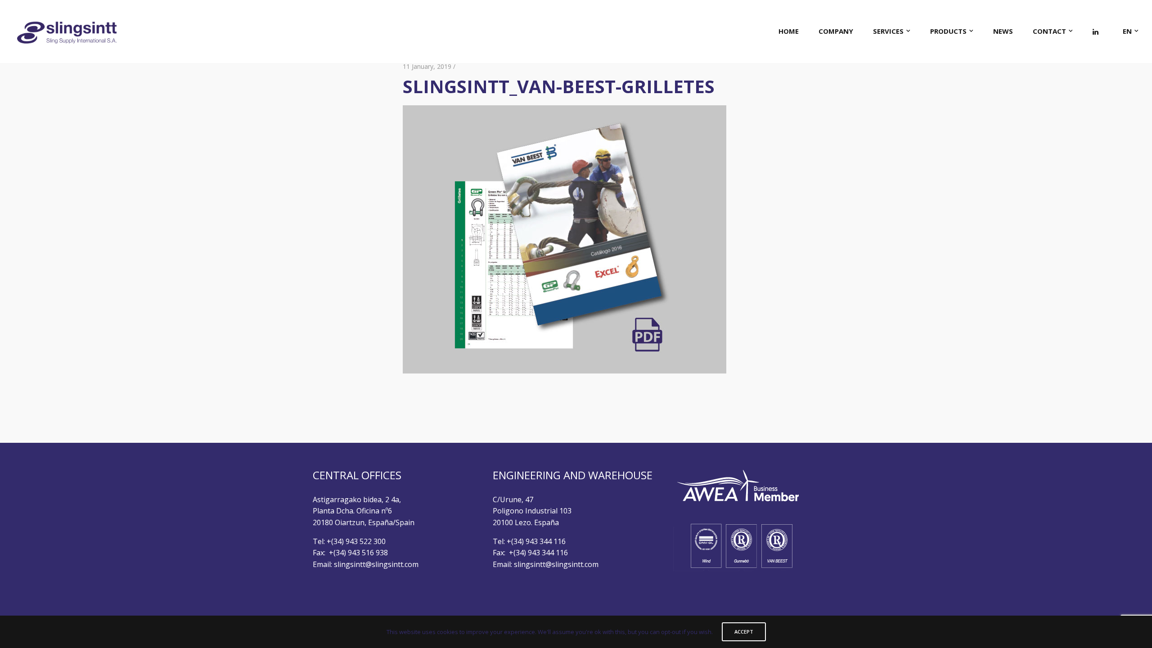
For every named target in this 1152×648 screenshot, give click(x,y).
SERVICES (888, 31)
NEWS (1003, 31)
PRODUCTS (948, 31)
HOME (788, 31)
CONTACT (1049, 31)
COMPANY (836, 31)
